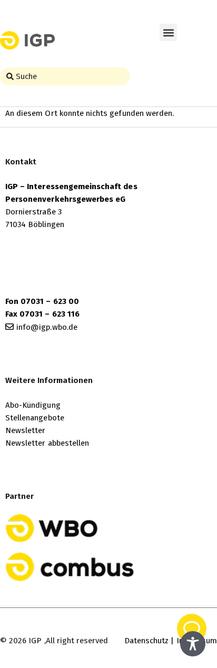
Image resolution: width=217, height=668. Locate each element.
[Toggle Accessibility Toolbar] (192, 643)
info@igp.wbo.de (46, 327)
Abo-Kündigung (33, 405)
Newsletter (25, 430)
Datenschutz (146, 640)
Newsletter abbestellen (47, 443)
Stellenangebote (34, 418)
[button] (168, 32)
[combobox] (65, 76)
